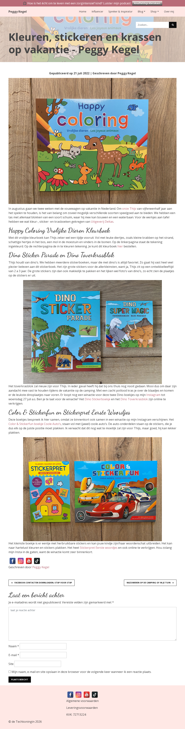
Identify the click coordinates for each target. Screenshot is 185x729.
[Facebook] (12, 561)
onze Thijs (129, 209)
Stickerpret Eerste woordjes (98, 548)
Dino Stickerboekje (97, 399)
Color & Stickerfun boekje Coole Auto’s (34, 424)
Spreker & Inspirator (120, 11)
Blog (140, 11)
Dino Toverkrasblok (134, 399)
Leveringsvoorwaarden (82, 708)
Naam (13, 646)
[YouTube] (29, 561)
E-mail (13, 655)
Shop (153, 11)
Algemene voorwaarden (82, 701)
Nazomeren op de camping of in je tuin (149, 582)
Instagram (153, 395)
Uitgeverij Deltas (102, 222)
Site (11, 664)
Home (82, 11)
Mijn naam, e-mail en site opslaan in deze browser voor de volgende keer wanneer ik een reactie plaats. (81, 672)
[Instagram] (21, 561)
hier (120, 246)
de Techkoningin (23, 722)
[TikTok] (37, 561)
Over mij (169, 11)
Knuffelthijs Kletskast (147, 3)
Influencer (97, 11)
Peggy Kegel (17, 12)
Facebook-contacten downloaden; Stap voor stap (43, 582)
